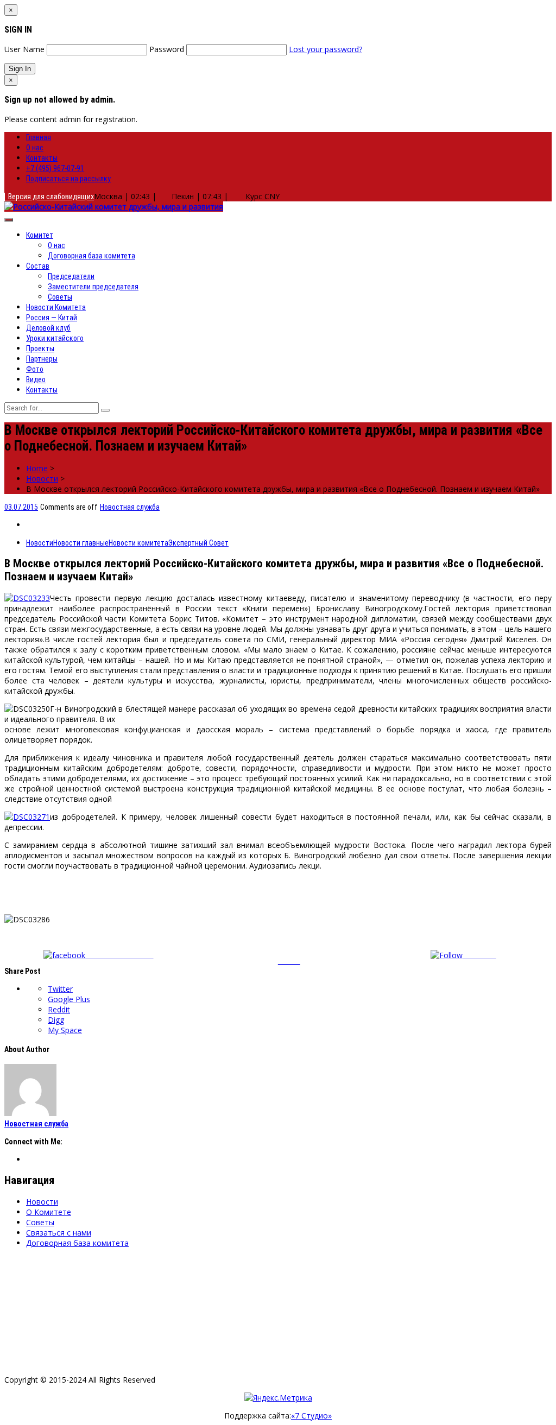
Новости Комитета (56, 307)
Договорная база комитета (91, 255)
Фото (34, 369)
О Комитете (48, 1212)
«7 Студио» (311, 1415)
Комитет (39, 235)
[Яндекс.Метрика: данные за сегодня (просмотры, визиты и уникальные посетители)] (278, 1397)
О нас (34, 147)
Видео (36, 379)
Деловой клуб (48, 328)
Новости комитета (138, 543)
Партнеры (42, 358)
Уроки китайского (55, 338)
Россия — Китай (51, 317)
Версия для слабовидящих (49, 196)
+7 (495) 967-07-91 (55, 168)
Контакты (42, 158)
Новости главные (81, 543)
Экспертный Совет (198, 543)
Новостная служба (130, 507)
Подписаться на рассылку (68, 178)
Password (166, 49)
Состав (37, 266)
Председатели (71, 276)
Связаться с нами (58, 1232)
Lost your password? (325, 49)
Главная (38, 137)
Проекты (40, 348)
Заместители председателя (93, 286)
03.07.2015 (21, 507)
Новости (42, 478)
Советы (60, 297)
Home (37, 468)
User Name (24, 49)
